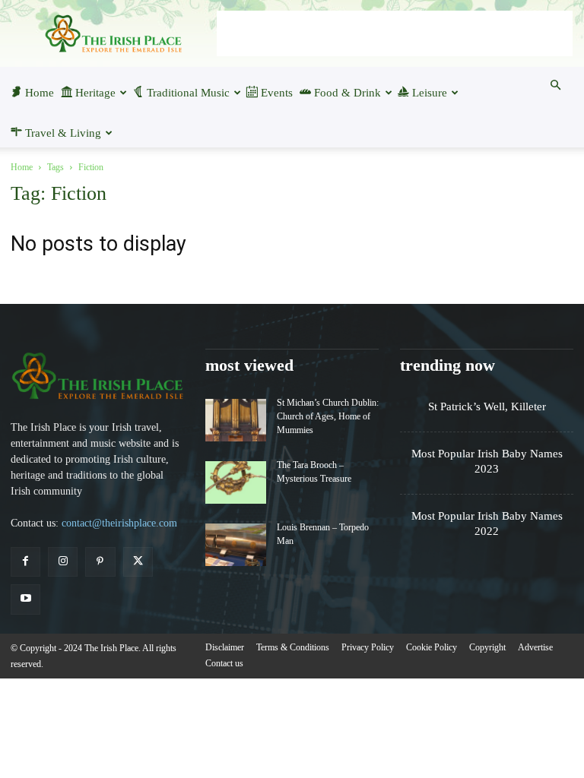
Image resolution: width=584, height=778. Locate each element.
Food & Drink (347, 93)
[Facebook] (25, 562)
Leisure (429, 93)
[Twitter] (138, 562)
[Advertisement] (395, 33)
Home (39, 93)
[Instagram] (63, 562)
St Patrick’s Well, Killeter (487, 406)
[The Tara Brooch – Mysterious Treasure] (235, 482)
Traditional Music (188, 93)
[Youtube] (25, 599)
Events (277, 93)
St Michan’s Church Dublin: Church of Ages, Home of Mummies (328, 416)
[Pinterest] (100, 562)
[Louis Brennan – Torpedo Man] (235, 544)
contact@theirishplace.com (119, 523)
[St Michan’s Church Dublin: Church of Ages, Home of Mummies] (235, 420)
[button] (555, 85)
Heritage (95, 93)
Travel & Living (63, 133)
